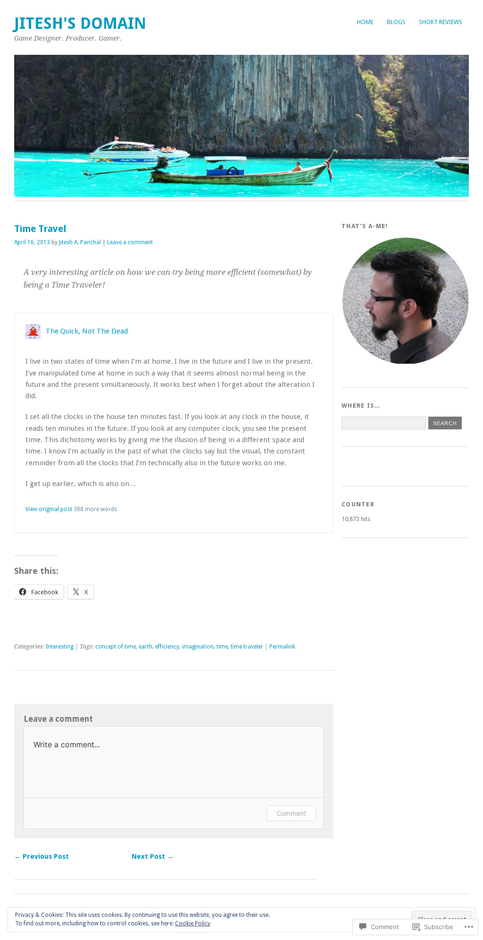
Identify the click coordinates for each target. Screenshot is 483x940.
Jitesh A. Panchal (80, 242)
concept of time (115, 646)
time (222, 646)
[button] (404, 301)
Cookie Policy (192, 923)
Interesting (60, 646)
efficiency (167, 646)
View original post (48, 509)
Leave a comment (130, 242)
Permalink (282, 646)
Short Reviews (440, 22)
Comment (291, 813)
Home (365, 22)
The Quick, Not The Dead (87, 331)
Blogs (396, 22)
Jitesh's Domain (80, 23)
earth (145, 646)
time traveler (247, 646)
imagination (198, 646)
